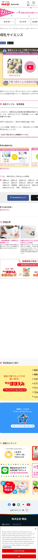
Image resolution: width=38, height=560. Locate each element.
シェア (3, 43)
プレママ (22, 21)
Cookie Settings (19, 551)
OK (19, 556)
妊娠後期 (14, 185)
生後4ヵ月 (6, 182)
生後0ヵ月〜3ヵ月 (24, 185)
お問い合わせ (6, 524)
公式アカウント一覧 (17, 510)
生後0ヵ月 (31, 180)
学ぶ (3, 176)
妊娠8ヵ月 (6, 180)
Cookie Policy (6, 547)
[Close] (36, 529)
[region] (19, 543)
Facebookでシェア (19, 197)
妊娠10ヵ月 (22, 180)
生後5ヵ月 (14, 182)
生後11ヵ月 (6, 185)
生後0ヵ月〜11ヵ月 (8, 187)
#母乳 (18, 187)
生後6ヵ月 (22, 182)
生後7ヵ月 (30, 182)
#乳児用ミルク (26, 187)
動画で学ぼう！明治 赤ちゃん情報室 (18, 176)
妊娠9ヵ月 (14, 180)
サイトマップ (17, 524)
